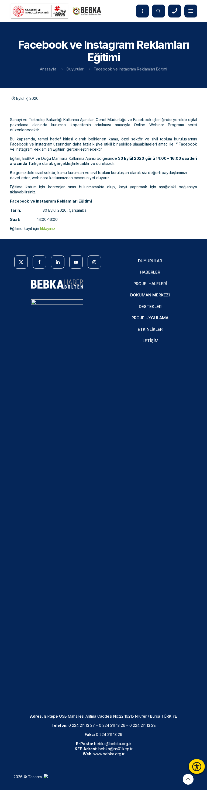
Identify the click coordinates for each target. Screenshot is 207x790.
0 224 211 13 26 (112, 725)
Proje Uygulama (150, 317)
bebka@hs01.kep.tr (115, 748)
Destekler (150, 306)
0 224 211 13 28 (142, 725)
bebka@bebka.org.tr (112, 743)
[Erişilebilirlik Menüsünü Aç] (197, 766)
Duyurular (75, 69)
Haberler (150, 272)
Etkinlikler (150, 329)
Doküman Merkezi (150, 294)
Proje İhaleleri (150, 283)
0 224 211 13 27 (81, 725)
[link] (57, 284)
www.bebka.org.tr (109, 754)
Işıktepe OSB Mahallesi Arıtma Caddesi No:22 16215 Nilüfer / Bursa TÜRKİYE (110, 716)
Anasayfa (48, 69)
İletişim (150, 340)
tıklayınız (47, 228)
